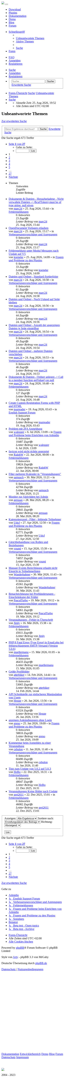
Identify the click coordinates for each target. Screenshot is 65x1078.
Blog (11, 22)
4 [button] (9, 163)
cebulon (18, 749)
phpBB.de (41, 963)
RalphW (18, 454)
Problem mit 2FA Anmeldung (25, 428)
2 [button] (9, 157)
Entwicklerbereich (30, 1054)
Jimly (17, 623)
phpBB (20, 947)
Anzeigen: (10, 818)
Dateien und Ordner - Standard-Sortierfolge (33, 276)
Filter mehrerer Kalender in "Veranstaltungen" (35, 474)
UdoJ (17, 522)
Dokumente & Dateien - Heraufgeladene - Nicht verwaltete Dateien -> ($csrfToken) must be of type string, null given (36, 202)
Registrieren (15, 76)
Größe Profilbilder (19, 671)
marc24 (18, 208)
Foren (12, 51)
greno (17, 723)
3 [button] (9, 160)
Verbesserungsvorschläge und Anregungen (33, 234)
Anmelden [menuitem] (15, 60)
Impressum (22, 1057)
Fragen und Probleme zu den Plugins (36, 259)
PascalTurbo (21, 600)
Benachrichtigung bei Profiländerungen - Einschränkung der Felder (32, 595)
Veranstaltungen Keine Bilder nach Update (33, 791)
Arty (15, 957)
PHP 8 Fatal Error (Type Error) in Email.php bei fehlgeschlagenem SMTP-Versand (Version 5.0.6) (36, 645)
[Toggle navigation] (6, 4)
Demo (12, 19)
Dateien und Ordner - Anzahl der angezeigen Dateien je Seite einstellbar (34, 327)
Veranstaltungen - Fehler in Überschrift (31, 619)
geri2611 (19, 794)
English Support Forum (22, 412)
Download (15, 9)
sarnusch (19, 477)
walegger (19, 432)
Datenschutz (8, 1057)
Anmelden (15, 73)
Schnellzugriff (17, 31)
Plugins (13, 12)
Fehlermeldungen (19, 211)
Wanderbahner (22, 574)
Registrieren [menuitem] (15, 63)
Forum (12, 25)
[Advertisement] (32, 1020)
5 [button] (9, 167)
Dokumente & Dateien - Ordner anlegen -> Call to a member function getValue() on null (36, 378)
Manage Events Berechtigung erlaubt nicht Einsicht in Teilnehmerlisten (33, 569)
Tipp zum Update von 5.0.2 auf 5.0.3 (30, 768)
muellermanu (21, 652)
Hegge (17, 700)
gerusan (18, 499)
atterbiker (19, 674)
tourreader (19, 409)
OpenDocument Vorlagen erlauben (28, 228)
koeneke (18, 257)
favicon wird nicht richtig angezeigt (29, 451)
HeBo (17, 771)
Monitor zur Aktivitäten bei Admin (28, 496)
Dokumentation (17, 15)
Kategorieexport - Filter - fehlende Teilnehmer (35, 519)
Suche (12, 69)
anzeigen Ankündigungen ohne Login (30, 720)
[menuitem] (30, 38)
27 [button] (10, 173)
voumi (17, 548)
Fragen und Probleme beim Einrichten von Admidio (35, 433)
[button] (17, 144)
